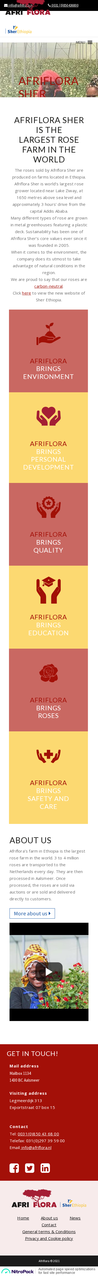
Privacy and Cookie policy (49, 1238)
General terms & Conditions (49, 1231)
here (26, 293)
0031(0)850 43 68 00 (38, 1133)
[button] (80, 42)
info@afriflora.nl (35, 1147)
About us (49, 1218)
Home (23, 1218)
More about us (30, 913)
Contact (49, 1224)
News (75, 1218)
